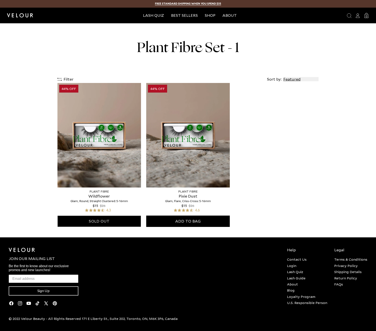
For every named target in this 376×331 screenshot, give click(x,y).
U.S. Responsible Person (307, 303)
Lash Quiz (295, 272)
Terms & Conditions (350, 259)
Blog (291, 290)
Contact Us (297, 259)
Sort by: (274, 79)
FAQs (338, 284)
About (292, 284)
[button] (210, 15)
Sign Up (43, 291)
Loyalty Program (301, 296)
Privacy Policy (346, 265)
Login (291, 265)
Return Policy (345, 278)
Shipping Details (348, 272)
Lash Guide (296, 278)
